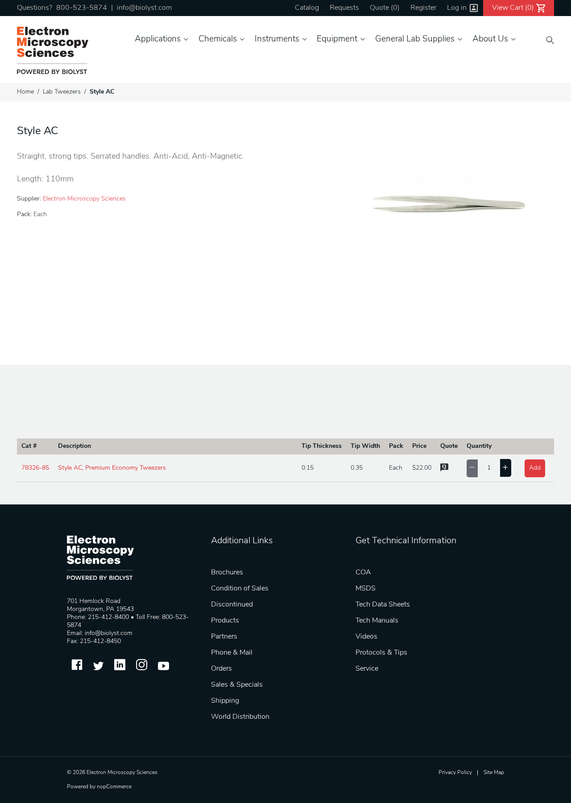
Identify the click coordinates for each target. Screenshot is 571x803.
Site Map (494, 772)
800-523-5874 (81, 8)
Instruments (277, 39)
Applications (158, 39)
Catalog (307, 8)
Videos (366, 636)
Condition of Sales (240, 588)
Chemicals (218, 39)
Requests (344, 8)
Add (535, 468)
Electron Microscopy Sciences (84, 199)
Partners (224, 636)
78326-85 (35, 468)
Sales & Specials (237, 684)
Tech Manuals (377, 620)
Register (423, 8)
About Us (490, 39)
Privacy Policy (455, 772)
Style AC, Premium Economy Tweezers (112, 468)
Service (367, 668)
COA (363, 572)
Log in (457, 8)
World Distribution (240, 717)
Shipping (225, 701)
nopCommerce (114, 787)
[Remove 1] (472, 468)
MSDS (366, 588)
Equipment (337, 39)
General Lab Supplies (415, 39)
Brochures (227, 572)
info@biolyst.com (144, 8)
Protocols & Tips (381, 652)
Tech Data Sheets (383, 604)
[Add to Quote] (444, 470)
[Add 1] (505, 468)
